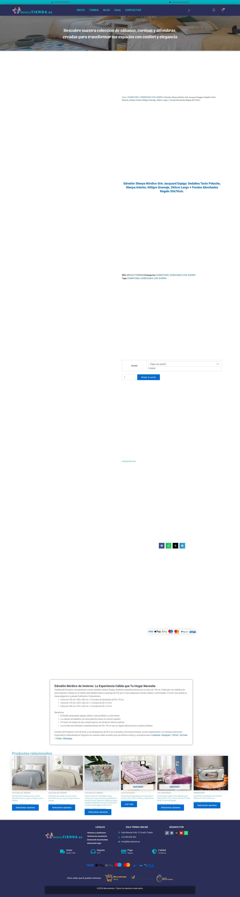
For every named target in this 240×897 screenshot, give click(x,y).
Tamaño (134, 366)
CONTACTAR (133, 10)
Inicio (124, 97)
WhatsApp (67, 738)
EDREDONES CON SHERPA (152, 97)
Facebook (155, 735)
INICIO (81, 10)
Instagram (166, 735)
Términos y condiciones (96, 833)
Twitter (59, 738)
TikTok (175, 735)
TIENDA (94, 10)
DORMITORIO (133, 97)
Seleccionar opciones (25, 807)
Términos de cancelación (97, 836)
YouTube (183, 735)
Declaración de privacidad (97, 840)
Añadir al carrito (148, 377)
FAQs (117, 10)
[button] (161, 545)
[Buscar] (186, 10)
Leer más (129, 804)
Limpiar (152, 368)
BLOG (106, 10)
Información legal (94, 843)
